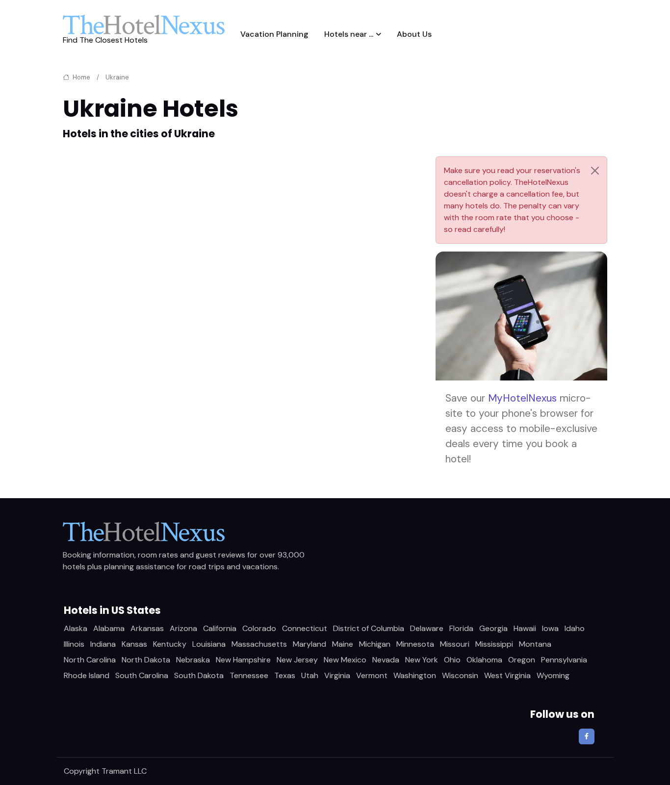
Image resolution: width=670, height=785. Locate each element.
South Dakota (199, 675)
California (219, 628)
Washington (414, 675)
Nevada (385, 660)
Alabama (109, 628)
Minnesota (415, 644)
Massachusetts (259, 644)
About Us (414, 34)
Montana (535, 644)
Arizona (183, 628)
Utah (309, 675)
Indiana (103, 644)
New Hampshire (243, 660)
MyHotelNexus (522, 398)
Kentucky (169, 644)
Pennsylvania (564, 660)
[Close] (595, 170)
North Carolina (90, 660)
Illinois (74, 644)
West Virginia (507, 675)
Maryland (309, 644)
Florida (461, 628)
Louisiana (209, 644)
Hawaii (525, 628)
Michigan (374, 644)
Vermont (371, 675)
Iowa (550, 628)
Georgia (493, 628)
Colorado (259, 628)
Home (80, 77)
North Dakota (146, 660)
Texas (284, 675)
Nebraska (193, 660)
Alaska (75, 628)
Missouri (454, 644)
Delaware (426, 628)
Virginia (337, 675)
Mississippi (494, 644)
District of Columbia (368, 628)
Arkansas (147, 628)
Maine (342, 644)
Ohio (452, 660)
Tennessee (249, 675)
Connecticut (304, 628)
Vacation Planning (274, 34)
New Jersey (297, 660)
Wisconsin (460, 675)
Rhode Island (86, 675)
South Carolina (141, 675)
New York (421, 660)
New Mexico (345, 660)
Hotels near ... (348, 34)
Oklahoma (484, 660)
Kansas (134, 644)
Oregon (521, 660)
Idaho (575, 628)
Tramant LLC (124, 771)
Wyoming (553, 675)
